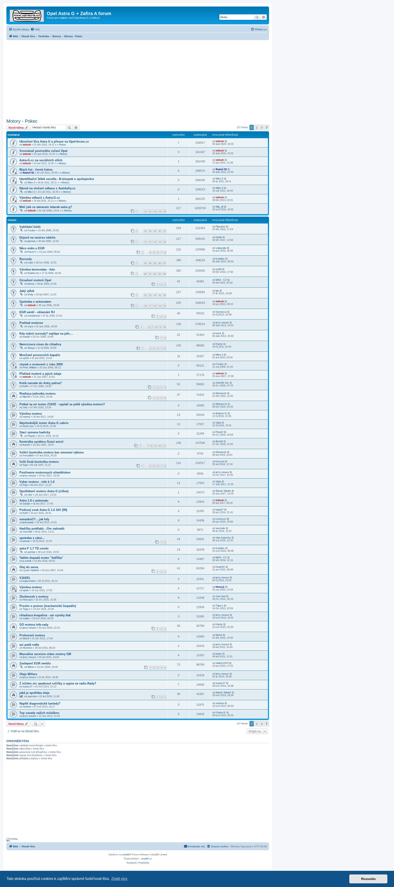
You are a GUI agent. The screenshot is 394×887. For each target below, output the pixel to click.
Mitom (31, 667)
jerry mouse (222, 322)
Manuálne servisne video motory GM (45, 654)
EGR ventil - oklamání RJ (37, 312)
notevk (26, 416)
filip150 (26, 396)
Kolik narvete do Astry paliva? (40, 383)
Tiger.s (26, 609)
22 (155, 273)
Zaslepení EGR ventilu (35, 663)
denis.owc (28, 426)
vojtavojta (221, 248)
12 (150, 211)
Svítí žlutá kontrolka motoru (39, 461)
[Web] (27, 15)
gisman (32, 241)
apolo (26, 590)
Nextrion (27, 647)
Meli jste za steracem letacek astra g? (45, 207)
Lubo (30, 262)
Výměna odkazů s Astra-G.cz (39, 197)
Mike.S (31, 182)
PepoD (31, 435)
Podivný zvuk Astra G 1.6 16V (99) (43, 510)
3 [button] (261, 127)
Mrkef (26, 638)
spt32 (26, 358)
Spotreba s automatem (35, 301)
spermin (32, 696)
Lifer (30, 494)
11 (145, 211)
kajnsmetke (29, 581)
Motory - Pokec (21, 121)
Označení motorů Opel (35, 280)
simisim (27, 706)
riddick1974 (222, 663)
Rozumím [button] (368, 879)
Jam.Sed (221, 596)
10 (145, 305)
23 (145, 263)
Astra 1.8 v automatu (33, 500)
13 (155, 211)
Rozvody (25, 259)
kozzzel (220, 461)
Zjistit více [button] (119, 879)
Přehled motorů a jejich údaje (40, 373)
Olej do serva (28, 567)
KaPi (25, 386)
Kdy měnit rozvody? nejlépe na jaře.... (46, 333)
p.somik (27, 560)
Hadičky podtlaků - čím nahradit (41, 528)
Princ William (30, 367)
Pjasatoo (220, 226)
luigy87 (219, 509)
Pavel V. (32, 251)
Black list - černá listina (35, 169)
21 (150, 273)
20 (145, 273)
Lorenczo (221, 519)
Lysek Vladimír (31, 570)
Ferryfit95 (28, 455)
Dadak (26, 503)
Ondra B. (221, 712)
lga (217, 290)
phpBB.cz (146, 858)
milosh (27, 144)
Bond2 (219, 441)
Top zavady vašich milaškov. (39, 713)
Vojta (218, 422)
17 (164, 231)
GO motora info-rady (33, 624)
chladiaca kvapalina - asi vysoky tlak (45, 615)
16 (159, 231)
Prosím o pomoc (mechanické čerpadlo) (47, 606)
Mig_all (219, 206)
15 (164, 211)
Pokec (62, 144)
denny (31, 283)
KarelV (26, 444)
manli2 (26, 336)
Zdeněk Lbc (222, 382)
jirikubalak (28, 522)
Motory (63, 154)
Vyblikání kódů (30, 227)
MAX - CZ (221, 279)
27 (164, 263)
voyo (30, 326)
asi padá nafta (29, 644)
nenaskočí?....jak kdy (34, 519)
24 (150, 263)
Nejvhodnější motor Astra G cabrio (43, 423)
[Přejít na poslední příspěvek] (226, 141)
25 (155, 263)
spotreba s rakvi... (32, 538)
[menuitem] (35, 29)
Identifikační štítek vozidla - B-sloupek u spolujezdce (56, 179)
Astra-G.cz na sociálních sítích (40, 160)
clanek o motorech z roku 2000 (41, 364)
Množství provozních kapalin (39, 355)
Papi (25, 485)
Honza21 (28, 599)
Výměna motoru (30, 413)
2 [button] (256, 127)
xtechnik (27, 531)
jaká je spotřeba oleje (34, 693)
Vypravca (221, 311)
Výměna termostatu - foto (37, 269)
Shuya (31, 347)
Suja (25, 464)
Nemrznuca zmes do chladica (40, 344)
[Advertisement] (137, 78)
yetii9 (218, 269)
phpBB (126, 854)
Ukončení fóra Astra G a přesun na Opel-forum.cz (54, 141)
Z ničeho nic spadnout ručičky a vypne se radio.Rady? (57, 683)
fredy (30, 294)
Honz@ (220, 586)
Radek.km (33, 273)
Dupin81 (220, 566)
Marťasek (221, 393)
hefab (219, 237)
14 (159, 211)
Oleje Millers (28, 674)
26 (159, 263)
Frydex (32, 230)
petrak (26, 541)
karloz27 (27, 686)
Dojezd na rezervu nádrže (37, 237)
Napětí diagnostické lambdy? (39, 703)
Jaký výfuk (26, 291)
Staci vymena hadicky (34, 432)
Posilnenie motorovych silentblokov (44, 472)
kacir (218, 333)
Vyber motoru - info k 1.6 (36, 482)
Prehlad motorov (31, 323)
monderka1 (34, 315)
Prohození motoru (32, 635)
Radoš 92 (28, 172)
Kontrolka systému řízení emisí (41, 441)
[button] (266, 127)
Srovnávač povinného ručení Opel (43, 151)
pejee (219, 653)
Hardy (219, 344)
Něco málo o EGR (31, 248)
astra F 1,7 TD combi (34, 548)
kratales (220, 258)
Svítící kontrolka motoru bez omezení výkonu (51, 452)
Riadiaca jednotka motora (37, 393)
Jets (25, 407)
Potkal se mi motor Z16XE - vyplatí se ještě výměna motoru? (62, 404)
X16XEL (25, 578)
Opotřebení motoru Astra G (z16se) (43, 491)
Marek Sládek (223, 490)
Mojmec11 (221, 404)
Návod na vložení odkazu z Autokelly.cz (47, 188)
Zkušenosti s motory (33, 596)
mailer (26, 618)
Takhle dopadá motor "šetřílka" (41, 557)
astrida (31, 552)
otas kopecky (223, 537)
